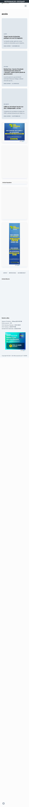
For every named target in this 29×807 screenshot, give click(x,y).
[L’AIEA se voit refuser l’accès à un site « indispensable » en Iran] (14, 94)
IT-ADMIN (24, 355)
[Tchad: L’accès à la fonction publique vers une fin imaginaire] (14, 24)
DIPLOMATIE (6, 104)
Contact (5, 272)
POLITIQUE (6, 66)
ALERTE (5, 33)
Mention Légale (12, 272)
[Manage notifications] (3, 803)
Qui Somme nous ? (22, 272)
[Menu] (25, 6)
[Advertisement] (14, 163)
